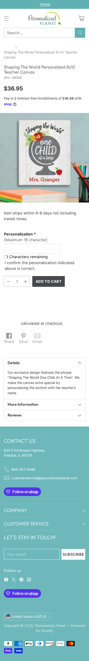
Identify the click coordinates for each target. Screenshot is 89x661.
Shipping (12, 323)
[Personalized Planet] (44, 18)
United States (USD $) (29, 616)
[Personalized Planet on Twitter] (14, 580)
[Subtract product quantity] (8, 281)
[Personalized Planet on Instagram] (29, 580)
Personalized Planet (50, 626)
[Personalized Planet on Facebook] (6, 580)
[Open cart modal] (81, 18)
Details (45, 4)
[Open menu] (6, 18)
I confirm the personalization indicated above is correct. (39, 265)
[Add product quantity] (25, 281)
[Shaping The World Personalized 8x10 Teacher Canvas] (44, 158)
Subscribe (73, 554)
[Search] (80, 33)
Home (8, 47)
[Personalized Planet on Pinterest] (21, 580)
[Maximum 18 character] (25, 237)
